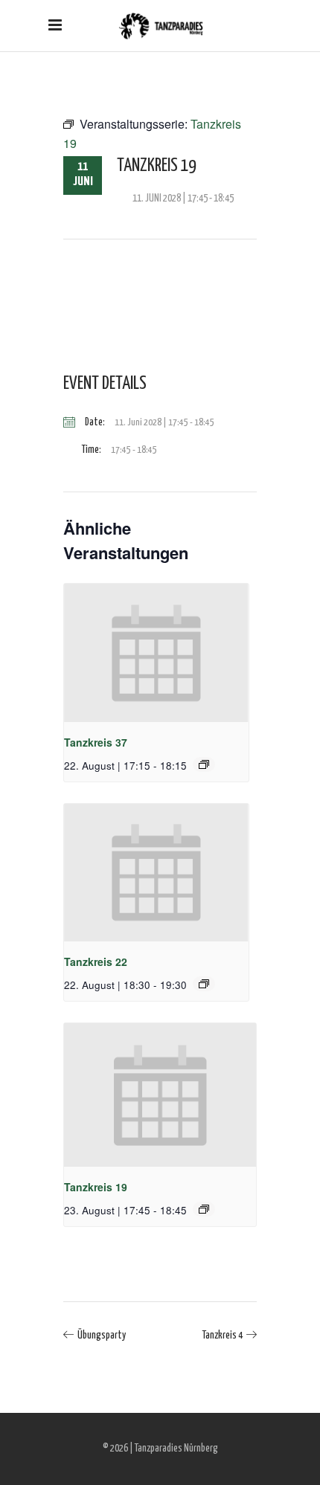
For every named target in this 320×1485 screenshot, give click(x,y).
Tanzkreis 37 (95, 742)
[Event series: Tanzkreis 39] (204, 764)
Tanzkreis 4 (222, 1335)
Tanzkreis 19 (95, 1186)
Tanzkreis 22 (95, 961)
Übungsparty (101, 1335)
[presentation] (156, 653)
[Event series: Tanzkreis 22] (204, 983)
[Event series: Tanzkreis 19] (204, 1209)
